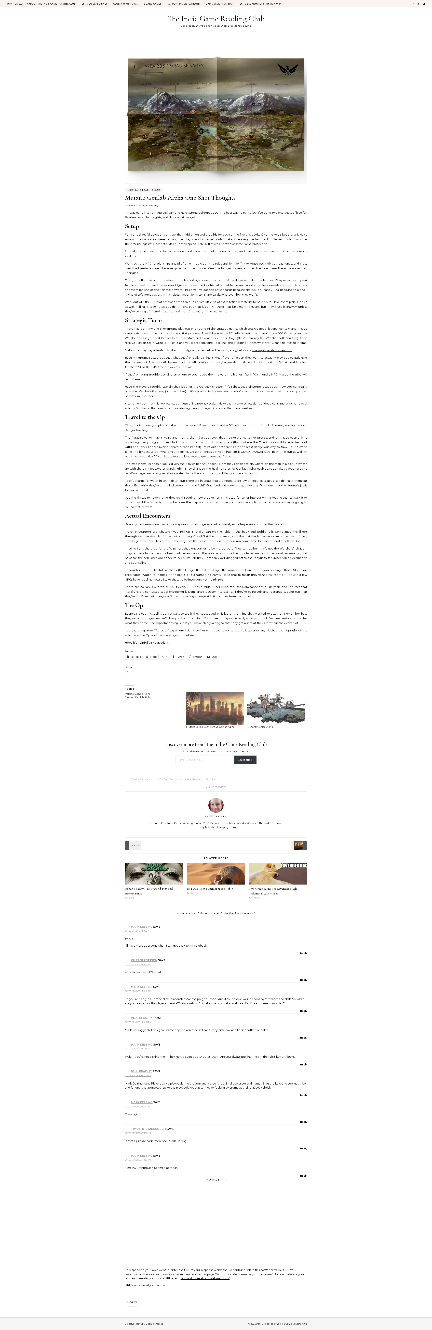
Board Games (152, 3)
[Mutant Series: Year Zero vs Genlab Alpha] (215, 708)
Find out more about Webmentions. (205, 1278)
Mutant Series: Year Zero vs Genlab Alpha (210, 726)
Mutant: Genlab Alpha (260, 726)
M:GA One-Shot (165, 779)
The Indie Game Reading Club (216, 19)
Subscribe (245, 759)
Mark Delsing (142, 926)
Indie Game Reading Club (144, 190)
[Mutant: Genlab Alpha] (155, 695)
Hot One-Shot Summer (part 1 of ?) (210, 888)
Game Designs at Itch (220, 3)
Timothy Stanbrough (148, 1129)
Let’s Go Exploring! (94, 3)
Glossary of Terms (125, 3)
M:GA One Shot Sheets (140, 779)
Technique (211, 779)
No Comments (216, 786)
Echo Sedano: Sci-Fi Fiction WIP (260, 3)
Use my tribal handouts (227, 280)
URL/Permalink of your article (145, 1285)
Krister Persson (144, 960)
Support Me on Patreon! (184, 3)
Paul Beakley (151, 205)
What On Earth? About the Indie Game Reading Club (41, 3)
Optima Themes (154, 1323)
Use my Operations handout (272, 350)
